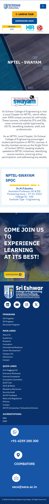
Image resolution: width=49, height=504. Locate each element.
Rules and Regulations (12, 398)
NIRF (5, 421)
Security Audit (9, 392)
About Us (6, 335)
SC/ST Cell (7, 383)
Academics (7, 338)
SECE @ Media (9, 386)
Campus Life (8, 354)
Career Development (11, 350)
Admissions (8, 357)
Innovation (7, 344)
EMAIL (15, 484)
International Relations (13, 347)
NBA (5, 418)
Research (7, 341)
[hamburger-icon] (43, 6)
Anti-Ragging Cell (10, 370)
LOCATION (18, 461)
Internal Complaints (11, 376)
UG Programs (8, 318)
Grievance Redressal (11, 373)
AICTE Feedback (10, 395)
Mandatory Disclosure (12, 389)
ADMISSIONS (11, 274)
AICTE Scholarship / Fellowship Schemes (20, 408)
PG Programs (8, 321)
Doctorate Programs (11, 324)
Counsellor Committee (12, 379)
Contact (6, 360)
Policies (6, 401)
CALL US (14, 438)
